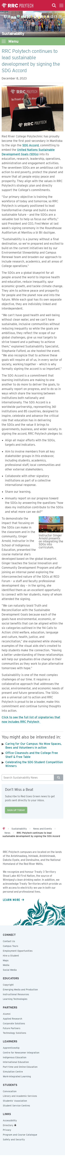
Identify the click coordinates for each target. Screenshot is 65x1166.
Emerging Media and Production (20, 989)
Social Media (10, 970)
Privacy (7, 1130)
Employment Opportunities (17, 951)
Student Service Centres (16, 1105)
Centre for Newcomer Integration (21, 1052)
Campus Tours (10, 946)
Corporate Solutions (14, 1023)
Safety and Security (14, 1139)
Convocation (9, 1091)
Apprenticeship (11, 1048)
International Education (16, 1062)
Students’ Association (15, 1100)
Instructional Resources (16, 994)
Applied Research (12, 1018)
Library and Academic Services (20, 1096)
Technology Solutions (14, 1033)
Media (6, 965)
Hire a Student (11, 955)
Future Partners (11, 1028)
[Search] (58, 777)
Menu (13, 41)
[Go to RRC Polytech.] (3, 828)
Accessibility (10, 1120)
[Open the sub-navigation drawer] (4, 41)
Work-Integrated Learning (17, 1076)
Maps (5, 960)
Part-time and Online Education (20, 1067)
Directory (8, 1125)
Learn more (11, 900)
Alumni (6, 1014)
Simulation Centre (13, 1071)
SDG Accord (30, 145)
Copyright (8, 984)
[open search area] (54, 5)
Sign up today (16, 810)
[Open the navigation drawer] (61, 5)
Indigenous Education (14, 1057)
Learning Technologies (15, 999)
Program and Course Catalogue (20, 1134)
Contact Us (9, 941)
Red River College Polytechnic (17, 5)
